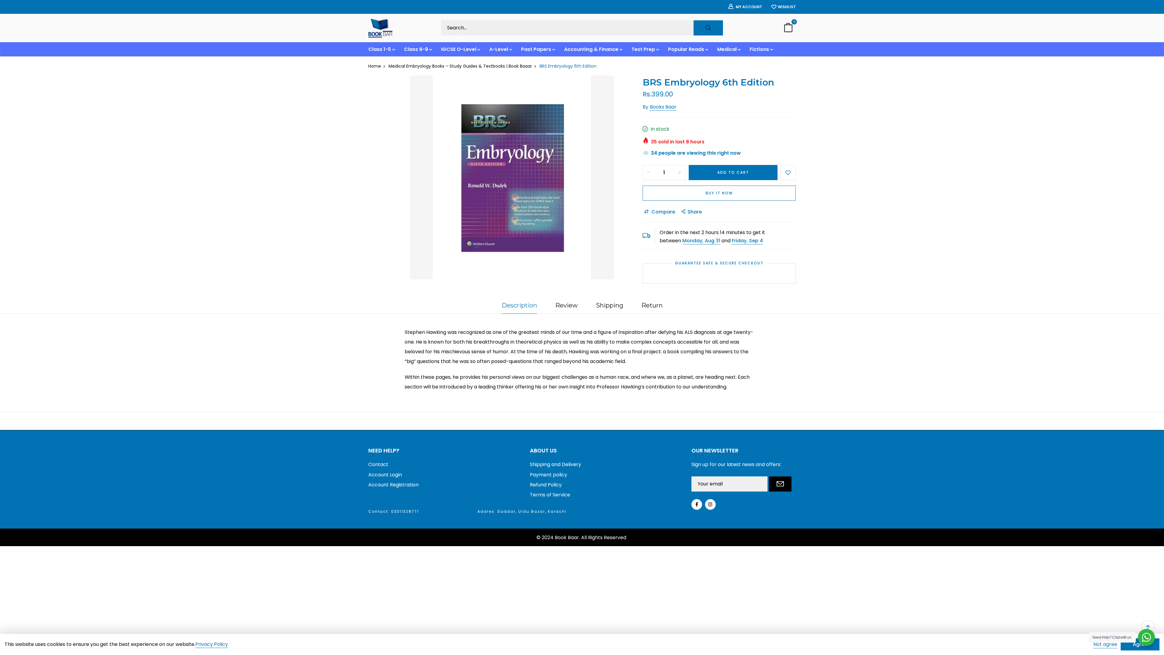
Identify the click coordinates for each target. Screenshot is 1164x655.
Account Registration (393, 484)
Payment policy (548, 474)
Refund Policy (546, 484)
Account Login (385, 474)
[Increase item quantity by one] (679, 172)
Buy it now (719, 193)
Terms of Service (550, 494)
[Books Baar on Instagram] (710, 504)
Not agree (1105, 644)
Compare (663, 211)
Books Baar (663, 106)
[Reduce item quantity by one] (648, 172)
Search (708, 27)
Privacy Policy (211, 644)
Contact (378, 464)
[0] (788, 28)
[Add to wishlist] (788, 172)
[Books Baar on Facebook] (696, 504)
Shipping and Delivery (555, 464)
